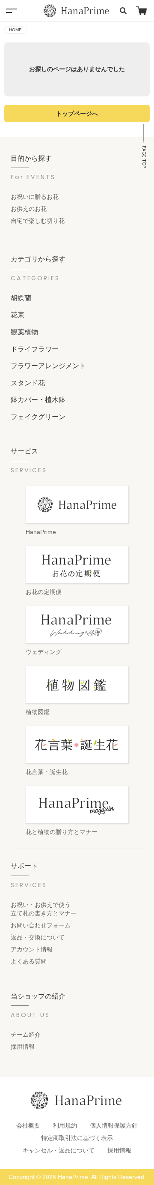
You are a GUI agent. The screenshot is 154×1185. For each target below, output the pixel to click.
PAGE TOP (144, 157)
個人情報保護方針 (114, 1125)
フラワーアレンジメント (48, 365)
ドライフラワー (35, 349)
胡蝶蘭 (21, 298)
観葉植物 (24, 332)
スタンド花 (28, 383)
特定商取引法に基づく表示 (77, 1137)
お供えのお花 (29, 208)
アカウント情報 (32, 949)
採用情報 (23, 1046)
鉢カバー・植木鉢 (38, 399)
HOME (15, 29)
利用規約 (65, 1125)
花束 (17, 314)
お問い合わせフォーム (41, 925)
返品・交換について (38, 937)
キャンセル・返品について (59, 1150)
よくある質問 (29, 961)
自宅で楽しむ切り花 (38, 220)
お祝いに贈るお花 (35, 196)
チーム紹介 (26, 1034)
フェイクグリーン (38, 416)
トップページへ (77, 113)
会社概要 (28, 1125)
